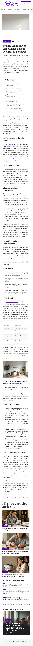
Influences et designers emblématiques (14, 91)
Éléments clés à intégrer (14, 108)
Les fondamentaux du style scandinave (14, 84)
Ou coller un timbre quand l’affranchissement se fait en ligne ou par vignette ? (15, 552)
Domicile (6, 41)
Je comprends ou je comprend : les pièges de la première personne (15, 529)
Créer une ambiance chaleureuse (17, 110)
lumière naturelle (8, 159)
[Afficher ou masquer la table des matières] (20, 80)
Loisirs (5, 525)
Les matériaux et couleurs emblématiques (14, 95)
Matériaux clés (12, 98)
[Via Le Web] (11, 3)
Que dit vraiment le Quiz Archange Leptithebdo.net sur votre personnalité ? (13, 575)
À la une (8, 620)
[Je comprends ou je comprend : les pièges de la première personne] (15, 518)
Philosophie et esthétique (15, 88)
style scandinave (10, 144)
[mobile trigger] (3, 3)
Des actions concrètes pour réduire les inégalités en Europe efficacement (15, 627)
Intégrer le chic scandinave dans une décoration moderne (15, 104)
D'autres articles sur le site (14, 505)
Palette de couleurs (13, 101)
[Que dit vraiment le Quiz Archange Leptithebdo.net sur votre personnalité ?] (15, 564)
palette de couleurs (11, 302)
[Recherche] (24, 3)
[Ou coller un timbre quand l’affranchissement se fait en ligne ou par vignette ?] (15, 541)
